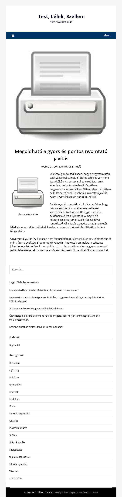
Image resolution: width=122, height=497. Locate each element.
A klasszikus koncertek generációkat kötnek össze (36, 308)
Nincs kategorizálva (19, 413)
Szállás (13, 435)
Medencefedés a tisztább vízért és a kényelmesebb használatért (43, 290)
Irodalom (14, 399)
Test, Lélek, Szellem (61, 16)
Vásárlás (13, 471)
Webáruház (15, 478)
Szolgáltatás (15, 449)
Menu (107, 35)
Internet (13, 391)
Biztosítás (14, 362)
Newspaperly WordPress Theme (81, 492)
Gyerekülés (15, 384)
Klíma (12, 406)
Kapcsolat (14, 344)
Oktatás (13, 420)
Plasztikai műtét (18, 427)
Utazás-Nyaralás (18, 464)
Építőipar (14, 377)
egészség (14, 370)
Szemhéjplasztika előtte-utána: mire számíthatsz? (36, 326)
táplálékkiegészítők (19, 456)
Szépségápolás (17, 442)
